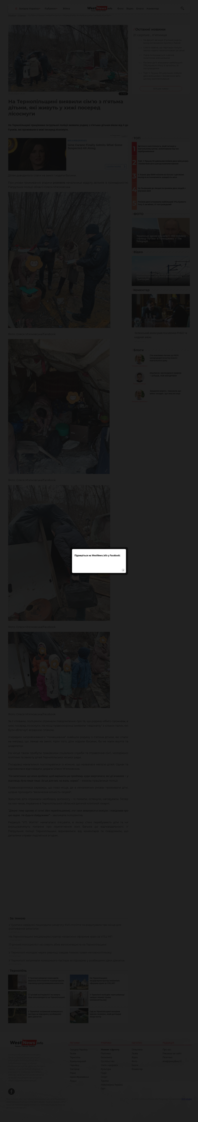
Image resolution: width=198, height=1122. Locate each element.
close (123, 570)
